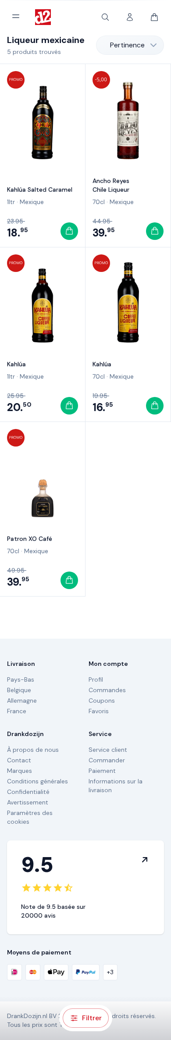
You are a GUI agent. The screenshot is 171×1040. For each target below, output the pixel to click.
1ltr (11, 202)
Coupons (102, 700)
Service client (108, 750)
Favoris (99, 711)
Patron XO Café (29, 539)
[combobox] (130, 45)
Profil (96, 679)
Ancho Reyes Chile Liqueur (111, 185)
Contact (19, 760)
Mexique (32, 202)
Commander (107, 760)
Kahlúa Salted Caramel (39, 189)
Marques (19, 771)
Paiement (102, 771)
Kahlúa (16, 364)
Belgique (19, 690)
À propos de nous (33, 750)
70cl (99, 202)
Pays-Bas (20, 679)
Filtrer (92, 1017)
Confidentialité (28, 792)
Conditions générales (37, 781)
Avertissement (27, 802)
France (16, 711)
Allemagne (22, 700)
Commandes (107, 690)
